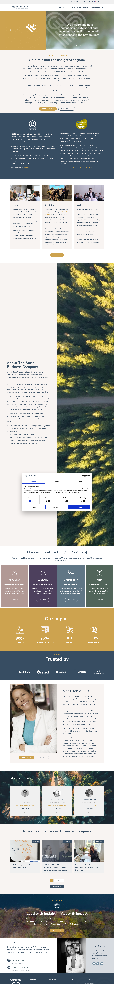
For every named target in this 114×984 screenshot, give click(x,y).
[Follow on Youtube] (101, 963)
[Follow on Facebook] (97, 963)
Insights (78, 1)
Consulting (95, 7)
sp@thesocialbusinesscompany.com (89, 805)
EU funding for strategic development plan (22, 866)
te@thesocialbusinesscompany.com (25, 805)
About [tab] (80, 481)
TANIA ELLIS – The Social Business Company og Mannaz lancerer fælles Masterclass (57, 867)
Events (84, 1)
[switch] (48, 501)
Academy (86, 7)
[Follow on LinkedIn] (94, 963)
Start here (62, 7)
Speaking (71, 7)
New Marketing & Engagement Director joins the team (87, 867)
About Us (72, 1)
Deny (34, 507)
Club (79, 7)
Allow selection (57, 507)
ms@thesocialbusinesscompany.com (57, 805)
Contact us (57, 255)
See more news (57, 886)
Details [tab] (57, 481)
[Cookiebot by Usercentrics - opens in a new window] (83, 476)
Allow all (79, 507)
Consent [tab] (33, 481)
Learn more (14, 600)
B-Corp (26, 168)
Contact (90, 1)
